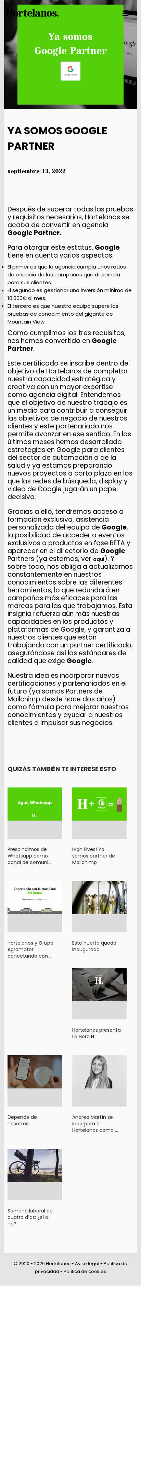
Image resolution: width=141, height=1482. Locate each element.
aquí (98, 559)
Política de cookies (85, 1271)
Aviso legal (87, 1263)
